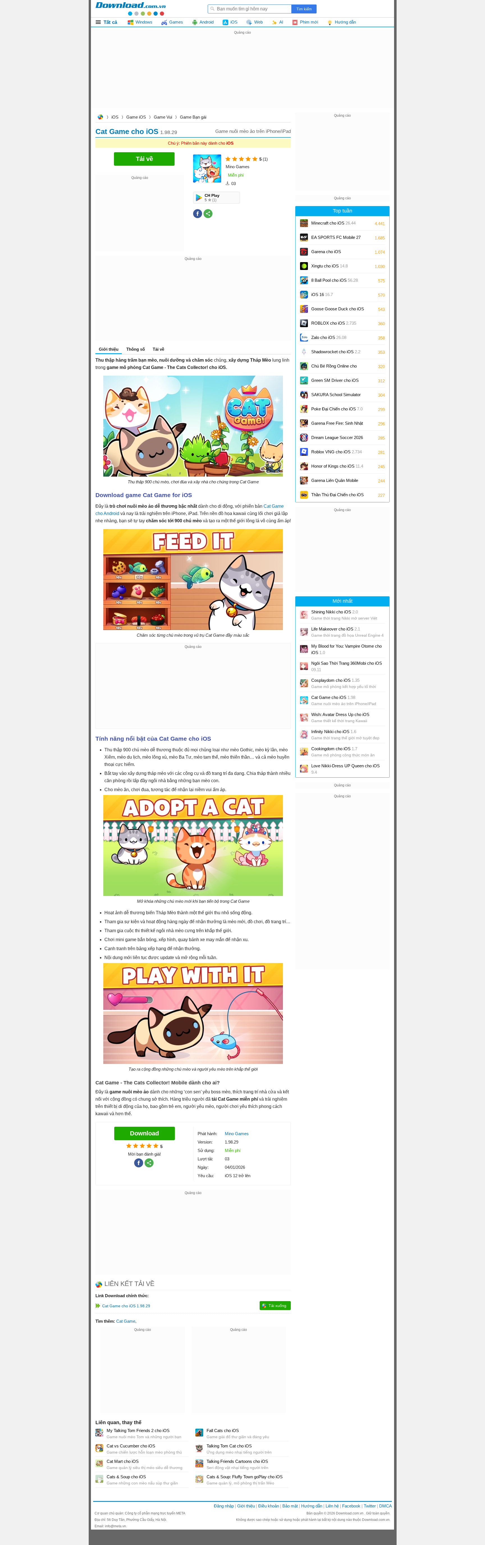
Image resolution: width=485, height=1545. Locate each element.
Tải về (158, 349)
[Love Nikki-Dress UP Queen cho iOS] (304, 769)
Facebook (351, 1506)
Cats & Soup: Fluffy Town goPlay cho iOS (245, 1476)
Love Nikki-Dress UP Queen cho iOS (345, 769)
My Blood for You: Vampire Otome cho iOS (346, 649)
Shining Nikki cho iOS (334, 611)
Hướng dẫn (311, 1506)
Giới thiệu (246, 1506)
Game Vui (163, 117)
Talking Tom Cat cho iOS (229, 1446)
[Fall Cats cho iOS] (199, 1433)
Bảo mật (290, 1506)
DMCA (385, 1506)
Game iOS (136, 117)
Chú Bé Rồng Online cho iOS (334, 368)
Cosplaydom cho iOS (335, 680)
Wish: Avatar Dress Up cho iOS (340, 714)
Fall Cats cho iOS (223, 1430)
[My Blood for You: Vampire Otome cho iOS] (304, 649)
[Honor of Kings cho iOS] (304, 466)
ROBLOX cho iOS (333, 323)
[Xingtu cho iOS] (304, 266)
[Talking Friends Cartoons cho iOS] (199, 1463)
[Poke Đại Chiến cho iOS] (304, 409)
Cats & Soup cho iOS (126, 1476)
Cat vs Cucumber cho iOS (131, 1446)
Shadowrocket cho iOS (335, 351)
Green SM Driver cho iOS (335, 382)
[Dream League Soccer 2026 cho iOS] (304, 438)
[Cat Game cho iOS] (304, 700)
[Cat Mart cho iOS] (99, 1463)
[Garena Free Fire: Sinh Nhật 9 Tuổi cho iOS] (304, 423)
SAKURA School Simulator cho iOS (336, 396)
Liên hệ (332, 1506)
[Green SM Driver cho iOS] (304, 380)
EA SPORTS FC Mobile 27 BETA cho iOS (336, 239)
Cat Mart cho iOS (123, 1461)
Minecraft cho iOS (333, 223)
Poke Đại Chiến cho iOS (337, 409)
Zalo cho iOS (328, 337)
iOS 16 (322, 294)
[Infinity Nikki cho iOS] (304, 734)
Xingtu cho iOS (329, 266)
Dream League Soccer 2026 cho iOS (337, 439)
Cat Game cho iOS (333, 697)
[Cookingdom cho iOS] (304, 752)
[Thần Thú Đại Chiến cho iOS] (304, 495)
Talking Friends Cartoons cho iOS (237, 1461)
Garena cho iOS (326, 251)
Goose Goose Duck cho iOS (337, 310)
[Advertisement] (242, 75)
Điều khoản (268, 1506)
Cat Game (125, 1321)
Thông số (135, 349)
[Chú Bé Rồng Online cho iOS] (304, 366)
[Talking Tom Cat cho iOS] (199, 1448)
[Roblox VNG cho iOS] (304, 452)
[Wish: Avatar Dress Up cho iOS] (304, 717)
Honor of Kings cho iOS (337, 466)
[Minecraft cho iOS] (304, 223)
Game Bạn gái (193, 117)
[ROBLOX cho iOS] (304, 323)
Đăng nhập (224, 1506)
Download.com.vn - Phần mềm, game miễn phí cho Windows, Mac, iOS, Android (130, 8)
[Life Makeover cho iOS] (304, 632)
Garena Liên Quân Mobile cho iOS (334, 482)
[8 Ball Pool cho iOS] (304, 280)
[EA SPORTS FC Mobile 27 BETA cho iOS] (304, 237)
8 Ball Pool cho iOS (334, 280)
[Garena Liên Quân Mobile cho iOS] (304, 480)
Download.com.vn (100, 117)
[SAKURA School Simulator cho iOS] (304, 395)
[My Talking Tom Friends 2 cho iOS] (99, 1433)
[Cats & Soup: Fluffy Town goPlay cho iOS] (199, 1479)
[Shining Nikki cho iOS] (304, 615)
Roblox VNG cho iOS (336, 451)
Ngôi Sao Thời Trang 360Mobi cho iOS (346, 666)
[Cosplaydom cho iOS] (304, 683)
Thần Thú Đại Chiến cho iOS (337, 494)
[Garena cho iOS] (304, 252)
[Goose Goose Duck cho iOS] (304, 309)
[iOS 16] (304, 295)
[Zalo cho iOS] (304, 337)
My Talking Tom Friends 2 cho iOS (138, 1430)
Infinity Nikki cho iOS (333, 731)
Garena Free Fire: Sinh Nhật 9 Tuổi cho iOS (337, 425)
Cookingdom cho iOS (334, 748)
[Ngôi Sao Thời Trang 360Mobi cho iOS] (304, 666)
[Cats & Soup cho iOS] (99, 1479)
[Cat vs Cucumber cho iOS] (99, 1448)
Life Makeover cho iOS (335, 629)
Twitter (370, 1506)
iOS (114, 117)
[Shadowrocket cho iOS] (304, 352)
